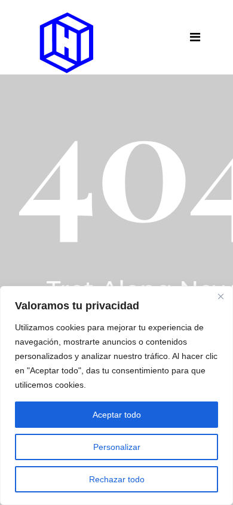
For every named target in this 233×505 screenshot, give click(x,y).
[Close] (220, 296)
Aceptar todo (117, 414)
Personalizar (116, 447)
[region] (116, 395)
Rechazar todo (117, 479)
